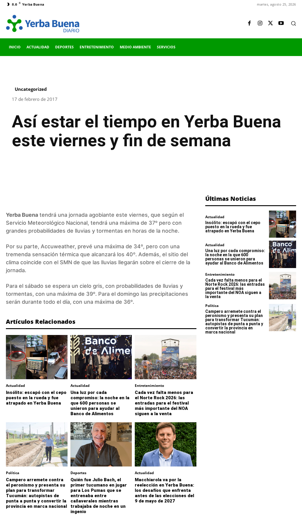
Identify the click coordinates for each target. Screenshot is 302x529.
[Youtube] (281, 23)
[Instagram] (260, 23)
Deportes (78, 473)
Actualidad (15, 385)
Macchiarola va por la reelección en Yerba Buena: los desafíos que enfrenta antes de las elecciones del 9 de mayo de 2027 (164, 490)
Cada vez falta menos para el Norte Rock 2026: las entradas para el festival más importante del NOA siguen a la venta (164, 403)
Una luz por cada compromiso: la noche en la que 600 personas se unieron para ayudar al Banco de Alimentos (99, 403)
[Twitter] (270, 23)
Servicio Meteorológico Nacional (47, 223)
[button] (293, 23)
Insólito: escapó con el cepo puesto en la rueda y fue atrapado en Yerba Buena (36, 398)
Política (12, 473)
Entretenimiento (149, 385)
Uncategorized (31, 89)
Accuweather (58, 246)
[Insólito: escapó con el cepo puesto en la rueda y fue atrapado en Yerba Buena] (37, 357)
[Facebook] (249, 23)
